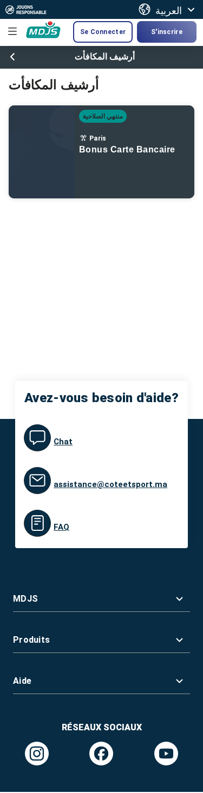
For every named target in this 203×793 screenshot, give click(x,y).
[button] (101, 599)
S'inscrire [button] (166, 32)
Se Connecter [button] (103, 32)
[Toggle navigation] (12, 31)
